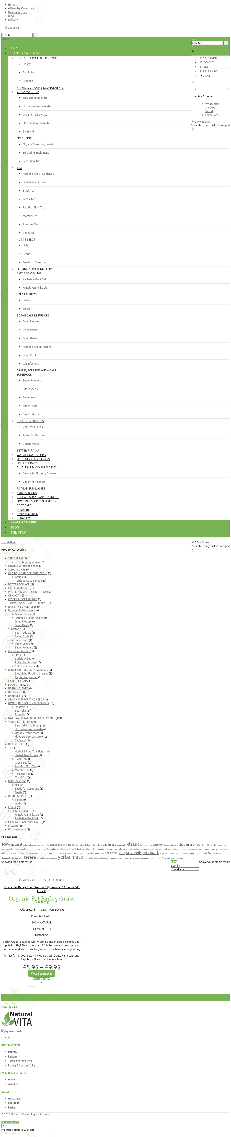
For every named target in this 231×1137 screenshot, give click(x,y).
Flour (18, 654)
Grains (19, 576)
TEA (10, 747)
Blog (11, 15)
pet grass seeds (130, 853)
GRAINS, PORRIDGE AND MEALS (27, 573)
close (207, 75)
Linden (214, 845)
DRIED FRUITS (16, 744)
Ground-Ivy (205, 845)
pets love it (150, 853)
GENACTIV (14, 595)
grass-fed (193, 844)
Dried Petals (30, 329)
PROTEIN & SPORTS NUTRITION (28, 591)
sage (221, 853)
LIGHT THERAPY (18, 680)
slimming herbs (7, 858)
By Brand (28, 131)
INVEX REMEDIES (18, 588)
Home (11, 4)
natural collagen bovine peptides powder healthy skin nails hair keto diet (158, 849)
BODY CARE (15, 684)
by (203, 1118)
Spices (27, 308)
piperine (165, 853)
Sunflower (19, 858)
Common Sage (146, 845)
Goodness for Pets (19, 651)
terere (30, 857)
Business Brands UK (217, 1118)
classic (133, 844)
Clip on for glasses (34, 481)
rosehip (215, 853)
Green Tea (29, 199)
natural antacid (121, 849)
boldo (87, 845)
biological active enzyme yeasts (36, 845)
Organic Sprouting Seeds (38, 144)
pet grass (111, 852)
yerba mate (70, 857)
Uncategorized (17, 829)
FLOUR (12, 807)
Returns (12, 1056)
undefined (10, 542)
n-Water (13, 825)
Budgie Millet (31, 443)
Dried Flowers (31, 321)
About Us (13, 1084)
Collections (209, 71)
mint (43, 849)
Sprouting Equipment (36, 152)
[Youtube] (9, 1037)
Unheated (41, 858)
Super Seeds (30, 388)
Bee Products (31, 414)
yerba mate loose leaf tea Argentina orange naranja (161, 858)
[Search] (225, 43)
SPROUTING (15, 558)
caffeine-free (96, 845)
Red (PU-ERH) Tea (34, 207)
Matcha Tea (30, 215)
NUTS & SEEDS (17, 781)
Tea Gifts (28, 232)
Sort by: (175, 865)
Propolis (28, 80)
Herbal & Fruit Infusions (37, 346)
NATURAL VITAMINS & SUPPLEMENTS (31, 718)
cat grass (109, 844)
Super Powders (32, 380)
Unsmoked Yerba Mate (37, 106)
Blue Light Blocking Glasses (39, 473)
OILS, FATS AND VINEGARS (24, 822)
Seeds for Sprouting (35, 262)
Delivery (13, 19)
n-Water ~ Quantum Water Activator (99, 849)
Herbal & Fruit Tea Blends (38, 173)
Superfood (14, 628)
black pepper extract (62, 844)
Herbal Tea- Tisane (34, 182)
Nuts (26, 245)
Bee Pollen (29, 72)
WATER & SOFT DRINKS (22, 599)
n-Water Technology (75, 849)
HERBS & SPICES (18, 796)
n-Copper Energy (52, 849)
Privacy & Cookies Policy (21, 1065)
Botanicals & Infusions (22, 610)
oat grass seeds (195, 849)
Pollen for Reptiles (34, 435)
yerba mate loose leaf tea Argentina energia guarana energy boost (112, 858)
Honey (27, 63)
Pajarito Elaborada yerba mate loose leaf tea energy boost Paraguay (76, 853)
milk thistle (35, 849)
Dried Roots (30, 355)
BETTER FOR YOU (19, 584)
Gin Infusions (31, 363)
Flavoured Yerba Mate (36, 123)
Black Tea (29, 190)
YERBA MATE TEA (19, 721)
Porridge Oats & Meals (28, 580)
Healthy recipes (17, 12)
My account (209, 57)
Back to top (8, 1122)
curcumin (158, 844)
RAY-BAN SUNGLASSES (22, 606)
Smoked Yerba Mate (35, 97)
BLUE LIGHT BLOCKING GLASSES (28, 669)
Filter (174, 861)
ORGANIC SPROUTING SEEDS (26, 699)
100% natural (11, 844)
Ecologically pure (171, 845)
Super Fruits (30, 405)
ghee (182, 844)
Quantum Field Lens (197, 853)
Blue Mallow (79, 845)
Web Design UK (191, 1118)
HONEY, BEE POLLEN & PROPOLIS (28, 703)
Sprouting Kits (31, 161)
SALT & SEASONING (20, 810)
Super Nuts (29, 397)
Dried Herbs (30, 338)
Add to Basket (43, 973)
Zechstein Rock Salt (35, 279)
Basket (205, 66)
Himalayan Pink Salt (35, 287)
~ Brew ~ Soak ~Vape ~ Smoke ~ (27, 602)
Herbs (26, 300)
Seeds (26, 253)
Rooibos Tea (30, 224)
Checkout (207, 62)
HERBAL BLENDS (18, 688)
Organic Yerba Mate (35, 114)
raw (208, 852)
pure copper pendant (179, 853)
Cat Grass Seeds (33, 426)
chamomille (121, 845)
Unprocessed (51, 858)
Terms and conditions (20, 1060)
